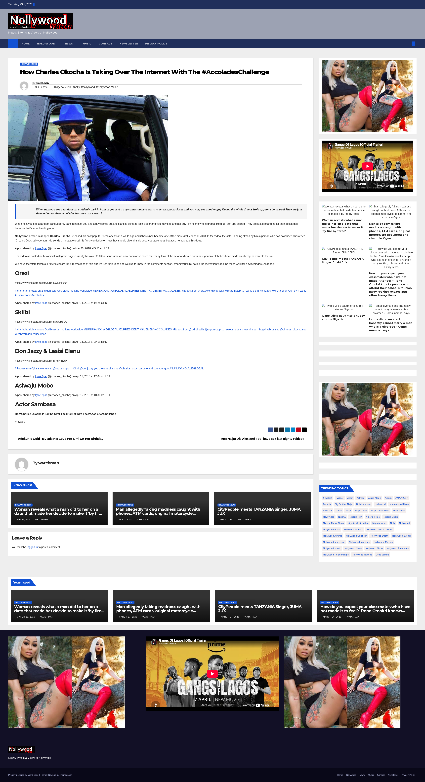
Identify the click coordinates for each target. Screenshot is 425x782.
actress (360, 498)
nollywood (404, 523)
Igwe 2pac (41, 248)
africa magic (374, 498)
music (339, 510)
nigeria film (355, 516)
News (69, 43)
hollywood (380, 504)
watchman (42, 82)
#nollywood (88, 87)
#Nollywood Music (107, 87)
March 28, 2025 (26, 617)
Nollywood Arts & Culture (379, 529)
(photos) (327, 498)
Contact (106, 43)
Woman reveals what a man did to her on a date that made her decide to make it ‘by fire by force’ (57, 513)
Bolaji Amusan (363, 504)
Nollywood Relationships (336, 554)
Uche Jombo (382, 554)
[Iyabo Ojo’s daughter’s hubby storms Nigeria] (344, 307)
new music (399, 510)
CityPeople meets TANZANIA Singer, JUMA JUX (258, 511)
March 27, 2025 (128, 617)
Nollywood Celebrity (356, 535)
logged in (32, 547)
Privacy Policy (156, 43)
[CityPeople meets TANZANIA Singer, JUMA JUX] (344, 250)
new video (328, 516)
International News (399, 504)
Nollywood (46, 43)
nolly (392, 523)
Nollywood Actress (353, 529)
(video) (339, 498)
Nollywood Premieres (397, 548)
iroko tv (327, 510)
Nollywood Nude (374, 548)
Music (87, 43)
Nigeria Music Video (358, 523)
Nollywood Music (332, 548)
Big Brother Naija (343, 504)
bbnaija (327, 504)
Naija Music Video (380, 510)
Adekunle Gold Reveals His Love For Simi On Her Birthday (60, 438)
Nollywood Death (379, 535)
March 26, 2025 (332, 617)
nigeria (342, 516)
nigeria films (373, 516)
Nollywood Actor (331, 529)
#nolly (76, 87)
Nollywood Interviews (334, 542)
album (388, 498)
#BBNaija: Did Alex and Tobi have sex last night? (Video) (262, 438)
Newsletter (129, 43)
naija (348, 510)
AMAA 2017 (401, 498)
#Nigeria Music (62, 87)
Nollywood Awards (332, 535)
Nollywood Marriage (359, 542)
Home (26, 43)
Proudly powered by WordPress (23, 775)
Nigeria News (379, 523)
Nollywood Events (401, 535)
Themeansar (65, 775)
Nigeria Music (390, 516)
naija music (361, 510)
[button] (408, 43)
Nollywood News (29, 64)
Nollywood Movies (383, 542)
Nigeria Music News (333, 523)
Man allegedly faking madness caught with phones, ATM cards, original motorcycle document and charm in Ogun (158, 513)
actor (350, 498)
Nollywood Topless (362, 554)
